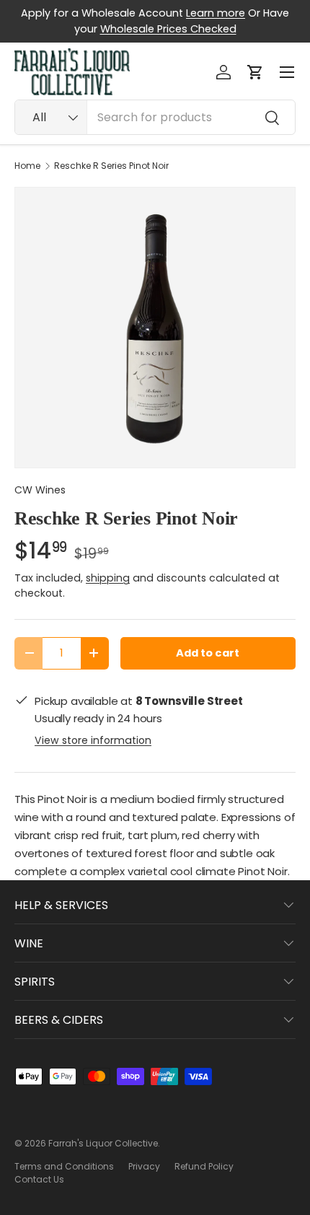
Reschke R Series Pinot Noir (111, 166)
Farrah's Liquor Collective (103, 1143)
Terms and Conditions (64, 1166)
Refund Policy (204, 1166)
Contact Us (39, 1179)
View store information (93, 740)
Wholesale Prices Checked (168, 29)
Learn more (215, 13)
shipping (108, 578)
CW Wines (40, 490)
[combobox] (155, 117)
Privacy (144, 1166)
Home (27, 166)
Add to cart (207, 653)
